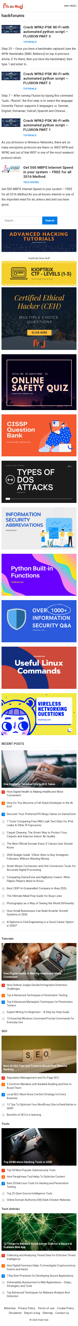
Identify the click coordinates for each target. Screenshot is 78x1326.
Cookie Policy (65, 1308)
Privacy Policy (26, 1308)
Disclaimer (15, 1313)
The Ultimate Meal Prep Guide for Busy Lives (34, 896)
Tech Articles (11, 1209)
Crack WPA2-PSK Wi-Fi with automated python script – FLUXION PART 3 (46, 31)
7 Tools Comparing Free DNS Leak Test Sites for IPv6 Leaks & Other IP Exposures (40, 823)
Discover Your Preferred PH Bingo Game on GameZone (41, 814)
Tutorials (29, 42)
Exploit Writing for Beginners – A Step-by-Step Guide (38, 1012)
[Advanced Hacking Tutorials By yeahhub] (39, 251)
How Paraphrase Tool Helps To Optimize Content (36, 1176)
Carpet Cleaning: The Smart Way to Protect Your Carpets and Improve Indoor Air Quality (37, 834)
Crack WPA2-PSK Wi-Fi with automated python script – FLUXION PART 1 (46, 125)
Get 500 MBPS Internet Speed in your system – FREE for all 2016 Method (48, 172)
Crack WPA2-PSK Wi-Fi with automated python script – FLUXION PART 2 (46, 78)
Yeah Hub (43, 1319)
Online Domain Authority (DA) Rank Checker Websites (39, 1199)
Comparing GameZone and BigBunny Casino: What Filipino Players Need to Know (38, 879)
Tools (5, 1124)
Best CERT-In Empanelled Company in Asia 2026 (36, 888)
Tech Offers (31, 182)
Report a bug (32, 1313)
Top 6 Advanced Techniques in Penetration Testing (37, 995)
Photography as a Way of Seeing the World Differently (40, 903)
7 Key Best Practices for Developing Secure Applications (40, 1275)
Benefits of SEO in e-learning (24, 1114)
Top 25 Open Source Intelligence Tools (29, 1193)
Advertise (10, 1308)
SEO (4, 1031)
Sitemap (48, 1313)
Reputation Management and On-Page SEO (33, 1077)
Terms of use (46, 1308)
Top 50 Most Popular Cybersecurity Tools (31, 1170)
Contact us (62, 1313)
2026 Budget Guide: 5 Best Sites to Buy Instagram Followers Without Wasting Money (38, 856)
